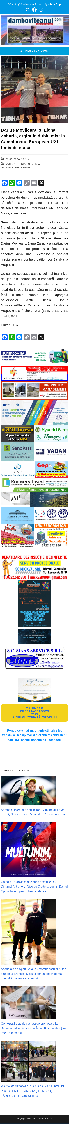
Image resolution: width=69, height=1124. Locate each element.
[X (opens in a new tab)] (27, 9)
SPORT (26, 163)
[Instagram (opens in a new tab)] (40, 9)
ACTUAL (11, 163)
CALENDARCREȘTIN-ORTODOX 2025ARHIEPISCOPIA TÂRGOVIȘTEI (35, 713)
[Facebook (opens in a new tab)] (34, 9)
